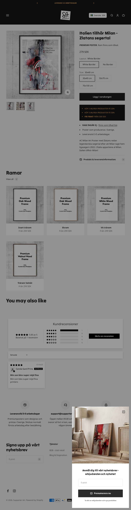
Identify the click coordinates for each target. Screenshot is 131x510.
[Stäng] (123, 412)
